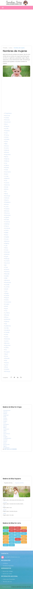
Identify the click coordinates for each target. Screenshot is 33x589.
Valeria (7, 165)
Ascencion (8, 122)
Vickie (6, 334)
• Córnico (5, 441)
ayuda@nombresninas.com (12, 557)
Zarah (6, 289)
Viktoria (7, 198)
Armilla (7, 328)
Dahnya (7, 258)
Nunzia (7, 204)
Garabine (7, 330)
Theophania (8, 113)
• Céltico (5, 430)
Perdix (6, 187)
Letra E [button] (6, 530)
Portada (5, 47)
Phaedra (7, 130)
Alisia (6, 248)
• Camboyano (6, 429)
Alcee (6, 367)
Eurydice (7, 352)
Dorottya (7, 195)
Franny (7, 135)
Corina (7, 148)
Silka (6, 143)
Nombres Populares (8, 565)
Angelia (7, 237)
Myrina (7, 200)
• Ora (4, 506)
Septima (7, 178)
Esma (6, 356)
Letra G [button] (18, 530)
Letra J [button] (11, 533)
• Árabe (4, 416)
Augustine (7, 345)
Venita (6, 137)
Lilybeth (7, 217)
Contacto (5, 563)
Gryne (6, 256)
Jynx (6, 291)
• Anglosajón (6, 415)
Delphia (7, 243)
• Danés (5, 443)
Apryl (6, 193)
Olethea (7, 224)
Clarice (7, 226)
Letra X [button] (24, 542)
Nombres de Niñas (6, 587)
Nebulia (7, 150)
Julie (6, 245)
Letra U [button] (6, 542)
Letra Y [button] (6, 545)
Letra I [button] (5, 533)
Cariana (7, 208)
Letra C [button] (18, 528)
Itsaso (6, 235)
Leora (6, 336)
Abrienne (7, 280)
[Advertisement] (16, 27)
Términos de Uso (7, 581)
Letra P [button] (24, 536)
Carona (7, 182)
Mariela (7, 167)
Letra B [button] (12, 528)
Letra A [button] (6, 528)
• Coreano (5, 440)
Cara (6, 133)
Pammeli (7, 252)
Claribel (7, 295)
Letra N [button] (12, 536)
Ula (6, 191)
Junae (6, 176)
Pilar (6, 360)
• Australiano (6, 424)
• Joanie (4, 509)
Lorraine (7, 261)
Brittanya (7, 371)
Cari (6, 163)
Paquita (7, 126)
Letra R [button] (12, 539)
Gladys (7, 293)
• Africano (5, 412)
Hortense (7, 228)
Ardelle (7, 276)
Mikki (6, 278)
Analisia (7, 369)
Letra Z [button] (12, 545)
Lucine (6, 206)
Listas (10, 47)
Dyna (6, 308)
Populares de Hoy (8, 483)
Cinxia (6, 250)
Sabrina (7, 159)
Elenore (7, 152)
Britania (7, 211)
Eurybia (7, 304)
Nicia (6, 124)
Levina (6, 341)
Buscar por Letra (7, 573)
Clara (6, 267)
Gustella (7, 284)
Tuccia (6, 239)
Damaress (8, 215)
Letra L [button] (24, 533)
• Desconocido (6, 444)
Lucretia (7, 287)
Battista (7, 241)
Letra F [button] (12, 530)
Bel (5, 265)
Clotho (7, 230)
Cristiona (7, 222)
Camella (7, 332)
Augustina (7, 154)
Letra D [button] (24, 528)
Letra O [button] (18, 536)
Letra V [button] (12, 542)
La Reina (7, 313)
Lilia (6, 323)
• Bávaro (5, 426)
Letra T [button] (24, 539)
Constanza (8, 302)
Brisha (6, 189)
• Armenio (5, 419)
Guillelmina (8, 326)
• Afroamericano (6, 410)
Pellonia (7, 161)
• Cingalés (5, 436)
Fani (6, 180)
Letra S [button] (18, 539)
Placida (7, 315)
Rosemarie (8, 282)
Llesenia (7, 254)
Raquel (7, 297)
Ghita (6, 141)
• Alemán (5, 413)
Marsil (6, 306)
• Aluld (4, 513)
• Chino (4, 435)
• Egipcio (5, 446)
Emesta (7, 269)
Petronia (7, 120)
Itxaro (6, 174)
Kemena (7, 271)
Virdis (6, 169)
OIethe (7, 347)
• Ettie (4, 498)
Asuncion (7, 263)
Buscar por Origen (8, 571)
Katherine (7, 319)
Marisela (7, 358)
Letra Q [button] (6, 539)
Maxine (7, 362)
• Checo (4, 432)
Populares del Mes (19, 483)
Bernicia (7, 343)
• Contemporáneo (7, 438)
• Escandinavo (6, 447)
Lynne (6, 365)
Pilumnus (7, 213)
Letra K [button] (18, 533)
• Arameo (5, 418)
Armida (7, 219)
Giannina (7, 185)
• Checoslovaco (6, 433)
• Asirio (4, 422)
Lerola (6, 128)
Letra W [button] (18, 542)
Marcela (7, 274)
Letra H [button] (24, 530)
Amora (7, 146)
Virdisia (7, 117)
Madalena (7, 202)
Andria (6, 300)
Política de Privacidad (9, 579)
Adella (6, 232)
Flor (6, 349)
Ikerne (6, 156)
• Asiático (5, 421)
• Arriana (5, 502)
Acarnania (8, 172)
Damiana (7, 339)
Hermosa (7, 115)
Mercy (6, 317)
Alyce (6, 354)
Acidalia (7, 139)
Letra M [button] (6, 536)
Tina (6, 310)
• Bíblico (4, 427)
